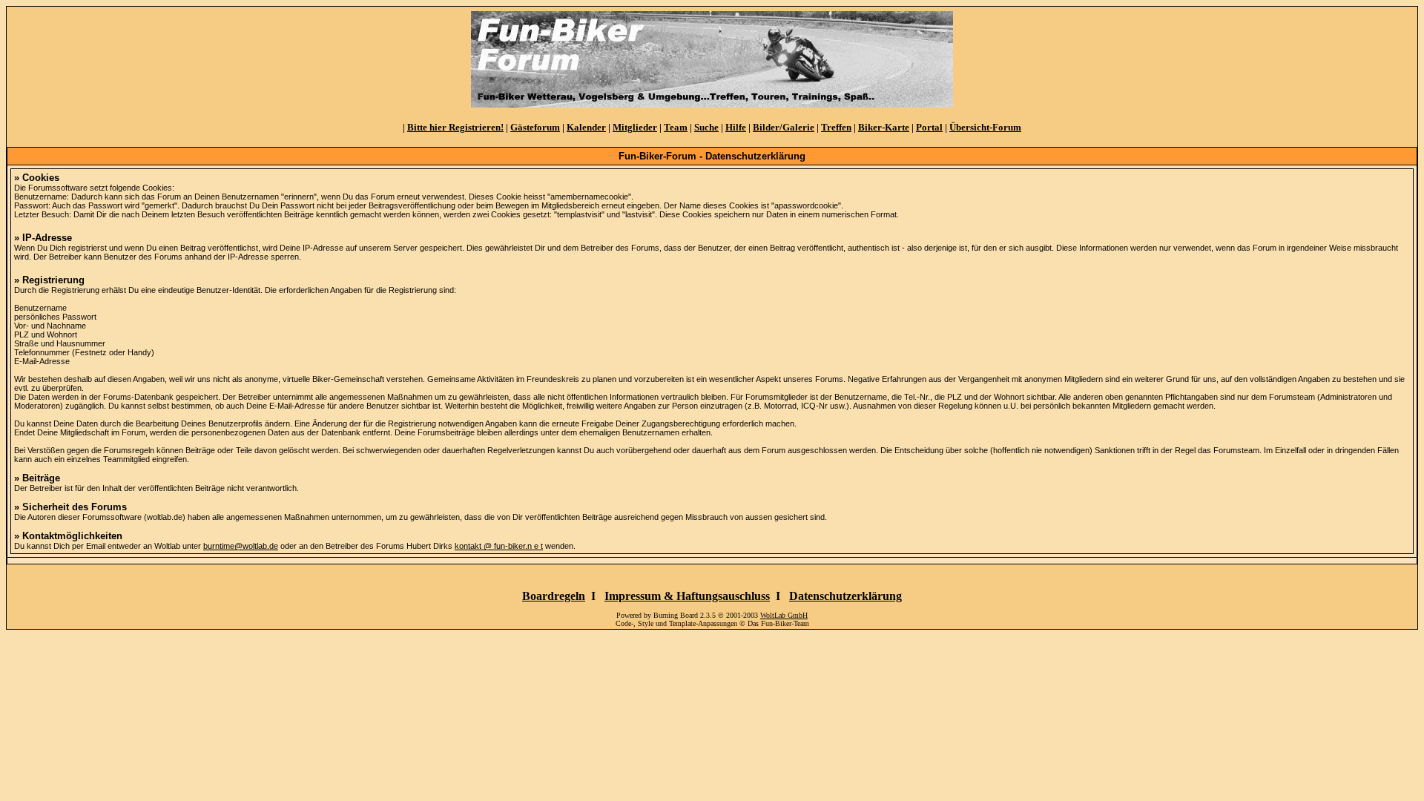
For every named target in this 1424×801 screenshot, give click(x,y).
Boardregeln (553, 596)
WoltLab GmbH (784, 615)
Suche (706, 127)
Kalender (586, 127)
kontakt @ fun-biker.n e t (499, 545)
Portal (929, 127)
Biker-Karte (883, 127)
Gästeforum (535, 127)
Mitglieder (635, 127)
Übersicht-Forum (985, 127)
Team (676, 127)
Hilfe (735, 127)
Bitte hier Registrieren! (455, 127)
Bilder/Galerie (783, 127)
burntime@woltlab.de (240, 545)
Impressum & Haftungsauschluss (687, 596)
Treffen (836, 127)
